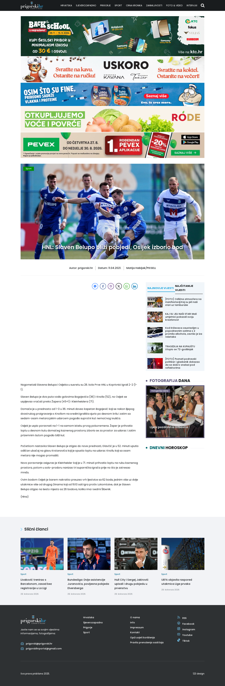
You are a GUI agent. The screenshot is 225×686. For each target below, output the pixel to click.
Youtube (187, 635)
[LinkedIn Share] (134, 286)
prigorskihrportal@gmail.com (44, 648)
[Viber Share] (111, 286)
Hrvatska (66, 5)
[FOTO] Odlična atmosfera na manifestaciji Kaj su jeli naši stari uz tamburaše (183, 302)
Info (132, 622)
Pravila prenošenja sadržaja (147, 642)
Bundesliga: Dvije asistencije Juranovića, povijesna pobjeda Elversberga (88, 584)
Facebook (188, 623)
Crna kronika (134, 5)
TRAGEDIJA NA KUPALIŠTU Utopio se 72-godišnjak (180, 348)
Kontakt (135, 632)
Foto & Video (174, 5)
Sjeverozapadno (86, 5)
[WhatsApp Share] (127, 286)
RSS (184, 618)
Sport (118, 5)
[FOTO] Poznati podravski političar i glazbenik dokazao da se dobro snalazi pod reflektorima (182, 363)
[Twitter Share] (119, 286)
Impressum (137, 627)
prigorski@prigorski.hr (39, 643)
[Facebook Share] (103, 286)
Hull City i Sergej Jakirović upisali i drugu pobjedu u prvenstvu (131, 584)
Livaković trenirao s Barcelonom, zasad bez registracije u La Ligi (36, 584)
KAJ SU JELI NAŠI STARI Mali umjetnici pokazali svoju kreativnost (181, 316)
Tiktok (186, 640)
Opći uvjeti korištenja (142, 637)
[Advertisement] (80, 313)
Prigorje (105, 5)
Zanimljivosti (154, 5)
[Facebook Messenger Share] (95, 286)
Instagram (188, 629)
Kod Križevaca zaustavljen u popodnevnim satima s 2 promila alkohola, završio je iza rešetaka (183, 332)
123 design (198, 673)
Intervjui (192, 5)
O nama (135, 617)
